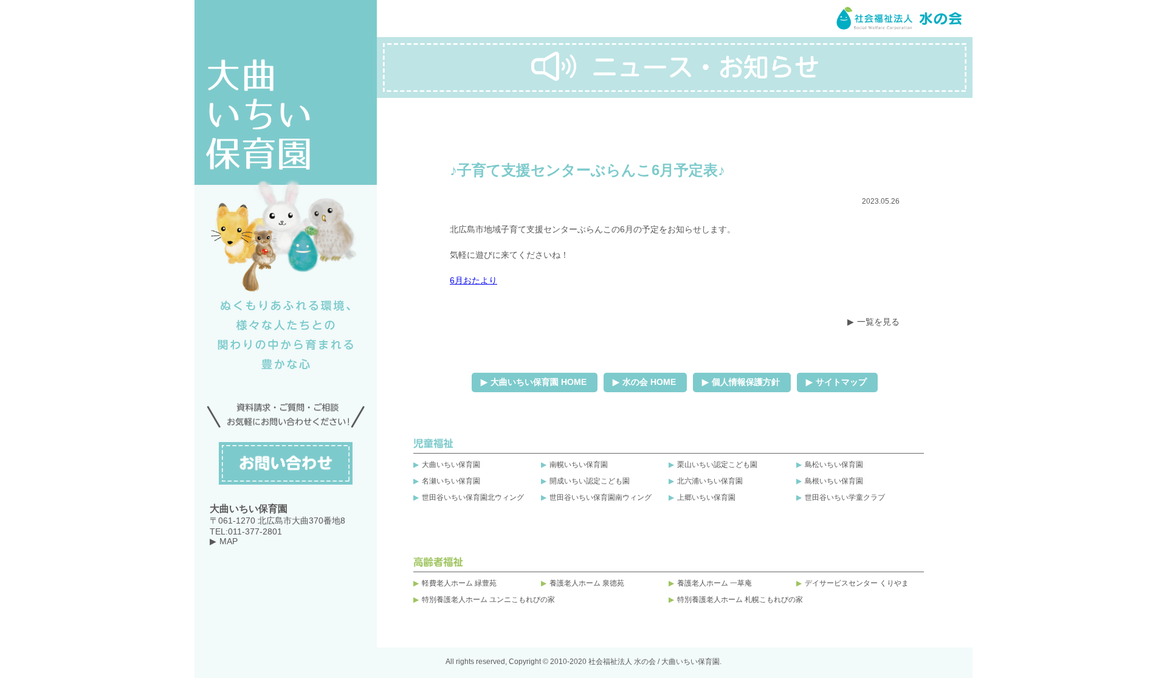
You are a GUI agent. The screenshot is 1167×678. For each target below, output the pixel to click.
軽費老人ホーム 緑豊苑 (459, 583)
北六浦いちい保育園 (710, 481)
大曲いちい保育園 (451, 464)
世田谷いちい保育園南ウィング (600, 497)
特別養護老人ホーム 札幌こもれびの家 (740, 599)
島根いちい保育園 (834, 481)
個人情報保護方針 (746, 382)
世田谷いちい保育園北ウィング (473, 497)
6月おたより (473, 280)
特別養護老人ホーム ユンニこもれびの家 (488, 599)
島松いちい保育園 (834, 464)
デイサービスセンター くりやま (857, 583)
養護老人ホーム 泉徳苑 (586, 583)
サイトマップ (841, 382)
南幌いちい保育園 (578, 464)
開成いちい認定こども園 (589, 481)
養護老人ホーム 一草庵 (714, 583)
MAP (228, 541)
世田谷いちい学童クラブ (845, 497)
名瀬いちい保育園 (451, 481)
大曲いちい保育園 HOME (539, 382)
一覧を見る (878, 322)
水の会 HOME (649, 382)
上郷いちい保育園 (706, 497)
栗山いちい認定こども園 (717, 464)
